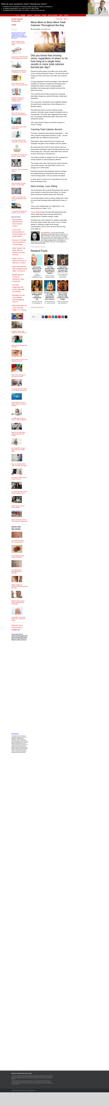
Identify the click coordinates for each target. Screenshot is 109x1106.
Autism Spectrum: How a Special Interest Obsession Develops (18, 404)
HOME (13, 25)
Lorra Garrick (45, 232)
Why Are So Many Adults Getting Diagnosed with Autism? (18, 434)
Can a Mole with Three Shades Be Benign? (17, 556)
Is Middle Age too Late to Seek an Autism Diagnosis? (19, 419)
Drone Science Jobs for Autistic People (18, 506)
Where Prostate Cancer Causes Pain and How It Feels (18, 43)
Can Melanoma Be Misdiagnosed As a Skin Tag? (16, 571)
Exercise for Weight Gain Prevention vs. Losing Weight (19, 242)
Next (65, 19)
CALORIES (33, 307)
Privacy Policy (16, 627)
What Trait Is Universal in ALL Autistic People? (18, 375)
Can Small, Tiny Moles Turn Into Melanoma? (17, 541)
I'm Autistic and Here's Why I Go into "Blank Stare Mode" (19, 389)
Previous (59, 19)
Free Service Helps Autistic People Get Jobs (19, 478)
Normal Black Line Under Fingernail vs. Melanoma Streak (18, 619)
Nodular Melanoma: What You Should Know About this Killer (19, 586)
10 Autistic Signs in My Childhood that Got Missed (18, 331)
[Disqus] (50, 339)
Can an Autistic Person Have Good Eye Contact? (19, 360)
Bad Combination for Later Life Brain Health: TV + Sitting (19, 308)
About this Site (16, 625)
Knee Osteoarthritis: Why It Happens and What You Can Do (19, 269)
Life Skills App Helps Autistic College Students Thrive (19, 492)
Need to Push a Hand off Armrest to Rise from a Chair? (19, 261)
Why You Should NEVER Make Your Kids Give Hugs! (19, 464)
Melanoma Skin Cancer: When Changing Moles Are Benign (18, 602)
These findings (36, 212)
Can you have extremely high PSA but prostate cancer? (19, 57)
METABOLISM (40, 307)
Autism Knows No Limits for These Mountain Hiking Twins (19, 520)
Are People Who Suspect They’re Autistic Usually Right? (18, 449)
